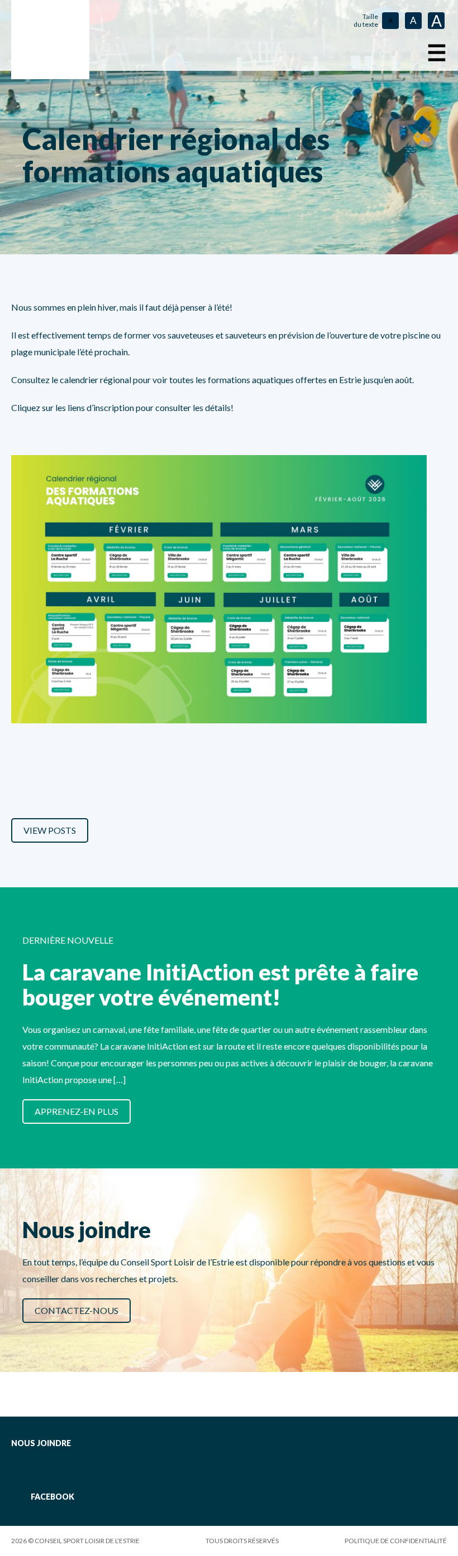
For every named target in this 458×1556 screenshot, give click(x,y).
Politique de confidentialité (396, 1540)
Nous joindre (41, 1443)
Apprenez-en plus (76, 1111)
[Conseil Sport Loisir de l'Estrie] (50, 39)
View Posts (49, 830)
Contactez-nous (76, 1310)
